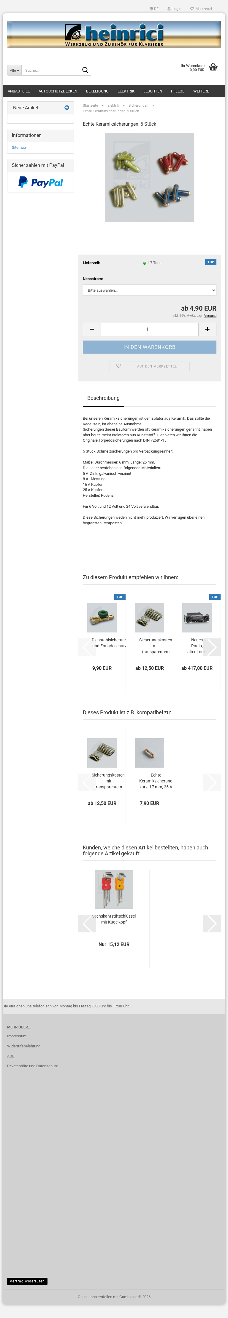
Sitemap (19, 147)
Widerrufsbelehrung (23, 1046)
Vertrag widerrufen (27, 1281)
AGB (11, 1056)
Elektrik (126, 91)
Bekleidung (97, 91)
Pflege (177, 91)
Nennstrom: (93, 279)
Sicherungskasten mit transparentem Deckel (155, 646)
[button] (154, 8)
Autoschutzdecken (58, 91)
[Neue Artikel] (66, 108)
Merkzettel (203, 9)
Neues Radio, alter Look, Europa (197, 646)
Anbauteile (19, 91)
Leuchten (152, 91)
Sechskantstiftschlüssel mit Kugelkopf (114, 919)
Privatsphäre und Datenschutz (32, 1066)
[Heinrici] (114, 34)
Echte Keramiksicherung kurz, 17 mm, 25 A (155, 781)
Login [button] (176, 9)
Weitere (201, 91)
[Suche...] (85, 70)
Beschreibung (103, 398)
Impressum (16, 1036)
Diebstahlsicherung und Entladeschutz (109, 643)
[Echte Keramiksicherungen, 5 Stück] (149, 177)
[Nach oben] (212, 1309)
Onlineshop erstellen (95, 1297)
